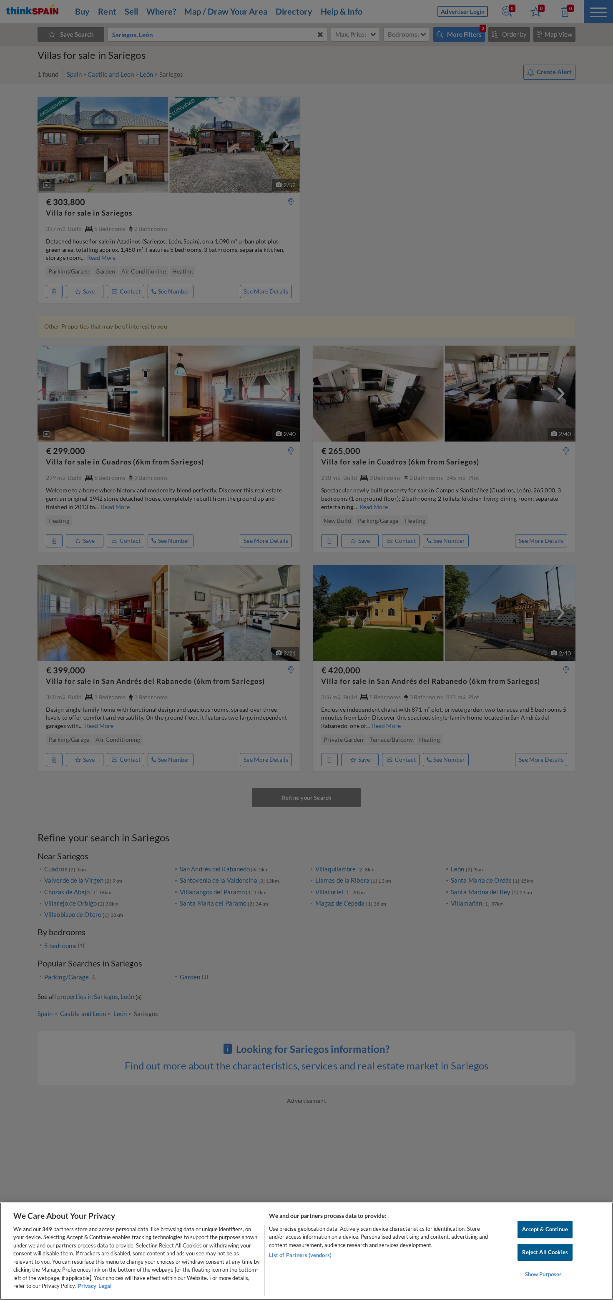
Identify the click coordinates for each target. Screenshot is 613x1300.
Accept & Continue (545, 1229)
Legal (105, 1285)
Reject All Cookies (545, 1252)
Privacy (87, 1285)
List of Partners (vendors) (300, 1255)
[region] (306, 1251)
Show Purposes (543, 1274)
